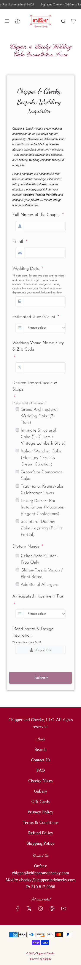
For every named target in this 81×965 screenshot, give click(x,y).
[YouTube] (63, 908)
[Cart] (73, 21)
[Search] (63, 21)
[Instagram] (40, 908)
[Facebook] (18, 908)
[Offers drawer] (17, 21)
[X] (29, 908)
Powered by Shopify (40, 958)
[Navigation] (7, 21)
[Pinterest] (52, 908)
